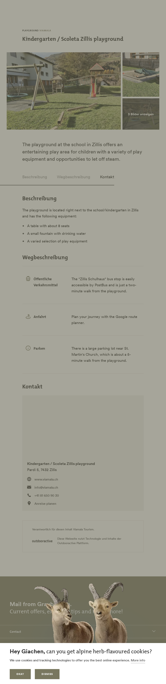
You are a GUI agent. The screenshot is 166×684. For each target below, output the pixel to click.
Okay (20, 674)
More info (138, 660)
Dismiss (47, 674)
